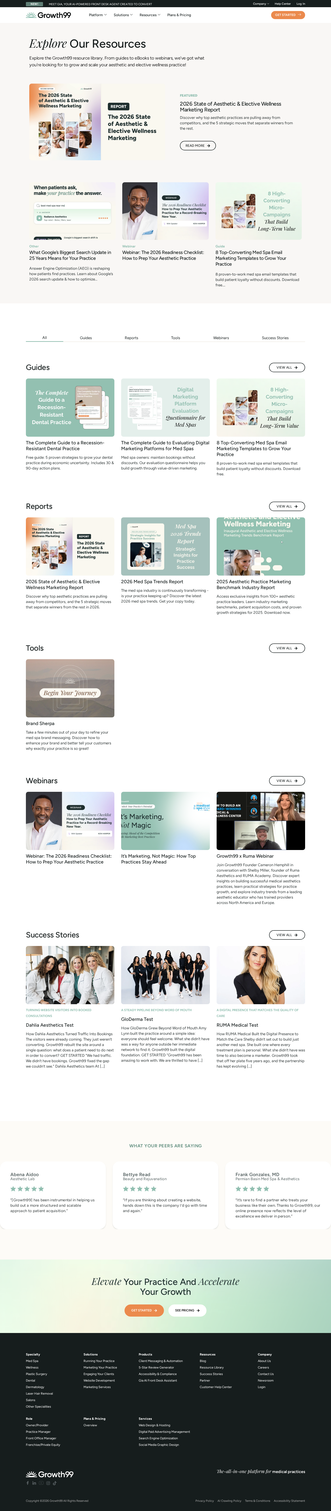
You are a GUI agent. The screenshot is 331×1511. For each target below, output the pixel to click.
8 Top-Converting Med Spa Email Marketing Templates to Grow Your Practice (250, 258)
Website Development (99, 1380)
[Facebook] (27, 1483)
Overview (90, 1425)
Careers (263, 1367)
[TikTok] (55, 1483)
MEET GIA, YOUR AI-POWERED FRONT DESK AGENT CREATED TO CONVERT (100, 4)
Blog (203, 1361)
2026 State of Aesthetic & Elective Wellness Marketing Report (63, 584)
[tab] (44, 338)
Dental (30, 1380)
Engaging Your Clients (99, 1374)
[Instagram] (48, 1483)
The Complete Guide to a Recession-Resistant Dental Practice (65, 445)
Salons (30, 1400)
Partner (205, 1380)
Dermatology (35, 1387)
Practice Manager (38, 1432)
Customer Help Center (216, 1387)
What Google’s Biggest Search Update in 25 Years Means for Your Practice (70, 255)
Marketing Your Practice (100, 1367)
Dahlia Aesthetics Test (50, 1025)
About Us (264, 1361)
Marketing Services (97, 1387)
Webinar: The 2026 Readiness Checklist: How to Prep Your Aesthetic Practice (163, 255)
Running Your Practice (99, 1361)
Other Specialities (38, 1407)
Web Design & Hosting (154, 1425)
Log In (301, 3)
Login (261, 1387)
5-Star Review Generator (156, 1367)
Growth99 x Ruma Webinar (245, 856)
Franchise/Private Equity (43, 1445)
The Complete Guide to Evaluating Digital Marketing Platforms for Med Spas (165, 445)
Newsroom (266, 1380)
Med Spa (32, 1361)
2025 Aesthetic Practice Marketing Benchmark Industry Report (254, 584)
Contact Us (266, 1374)
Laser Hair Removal (39, 1393)
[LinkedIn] (34, 1483)
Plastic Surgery (36, 1374)
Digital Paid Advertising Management (164, 1432)
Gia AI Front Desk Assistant (158, 1380)
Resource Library (212, 1367)
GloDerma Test (137, 1019)
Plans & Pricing (179, 15)
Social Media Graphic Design (159, 1445)
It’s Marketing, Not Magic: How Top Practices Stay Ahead (158, 859)
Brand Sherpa (40, 723)
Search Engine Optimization (158, 1438)
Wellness (32, 1367)
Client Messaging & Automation (161, 1361)
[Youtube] (41, 1483)
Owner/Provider (37, 1425)
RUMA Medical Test (237, 1025)
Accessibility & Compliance (158, 1374)
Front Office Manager (41, 1438)
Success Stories (211, 1374)
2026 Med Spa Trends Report (152, 581)
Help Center (283, 3)
